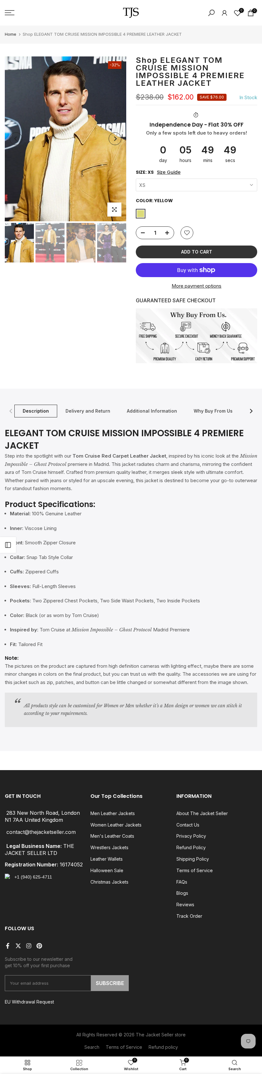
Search (91, 1047)
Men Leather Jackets (112, 813)
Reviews (185, 904)
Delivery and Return (88, 410)
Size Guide (169, 172)
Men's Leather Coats (112, 836)
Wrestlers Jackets (109, 847)
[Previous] (16, 138)
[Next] (115, 138)
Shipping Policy (192, 859)
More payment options (196, 286)
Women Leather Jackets (116, 825)
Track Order (189, 916)
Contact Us (187, 825)
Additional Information (152, 410)
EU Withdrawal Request (29, 1001)
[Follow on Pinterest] (39, 946)
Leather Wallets (106, 859)
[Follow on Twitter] (18, 946)
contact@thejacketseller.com (41, 832)
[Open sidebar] (8, 545)
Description (36, 410)
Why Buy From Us (213, 410)
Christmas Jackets (109, 882)
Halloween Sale (106, 870)
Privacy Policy (191, 836)
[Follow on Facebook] (8, 946)
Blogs (182, 893)
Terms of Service (194, 870)
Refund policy (163, 1047)
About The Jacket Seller (202, 813)
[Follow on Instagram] (29, 946)
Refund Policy (191, 847)
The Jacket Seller (154, 1034)
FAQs (181, 882)
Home (10, 34)
